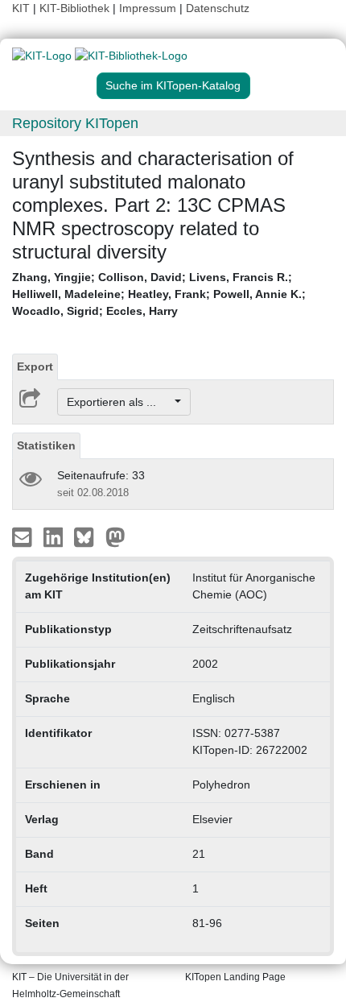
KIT (21, 8)
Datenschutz (217, 8)
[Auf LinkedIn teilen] (55, 536)
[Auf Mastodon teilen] (115, 536)
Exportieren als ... (119, 401)
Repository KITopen (75, 123)
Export (35, 366)
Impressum (147, 8)
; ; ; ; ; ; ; (159, 294)
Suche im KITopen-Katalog (173, 85)
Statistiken (46, 445)
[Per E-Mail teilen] (23, 536)
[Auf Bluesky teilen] (88, 536)
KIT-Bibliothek (76, 8)
